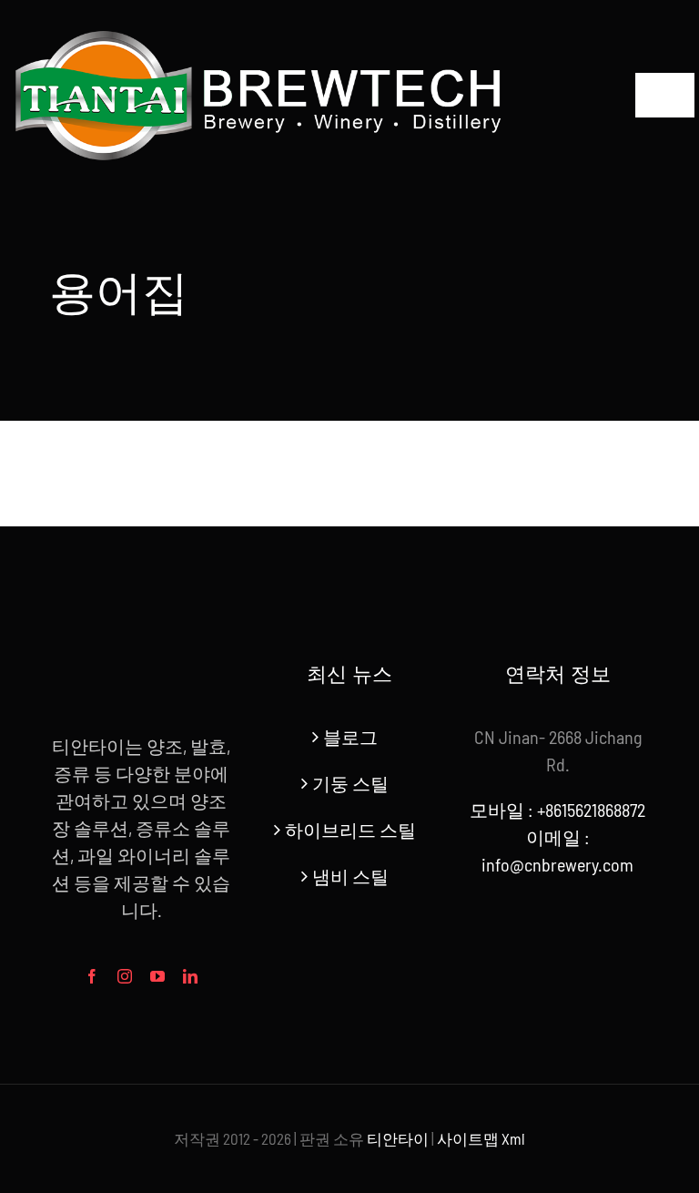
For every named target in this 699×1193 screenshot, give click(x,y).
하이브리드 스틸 (350, 830)
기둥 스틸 (350, 783)
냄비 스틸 (350, 876)
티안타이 (398, 1138)
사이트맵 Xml (481, 1138)
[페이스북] (92, 976)
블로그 (350, 737)
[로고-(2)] (260, 27)
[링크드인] (190, 976)
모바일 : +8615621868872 (557, 810)
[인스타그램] (124, 976)
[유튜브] (157, 976)
